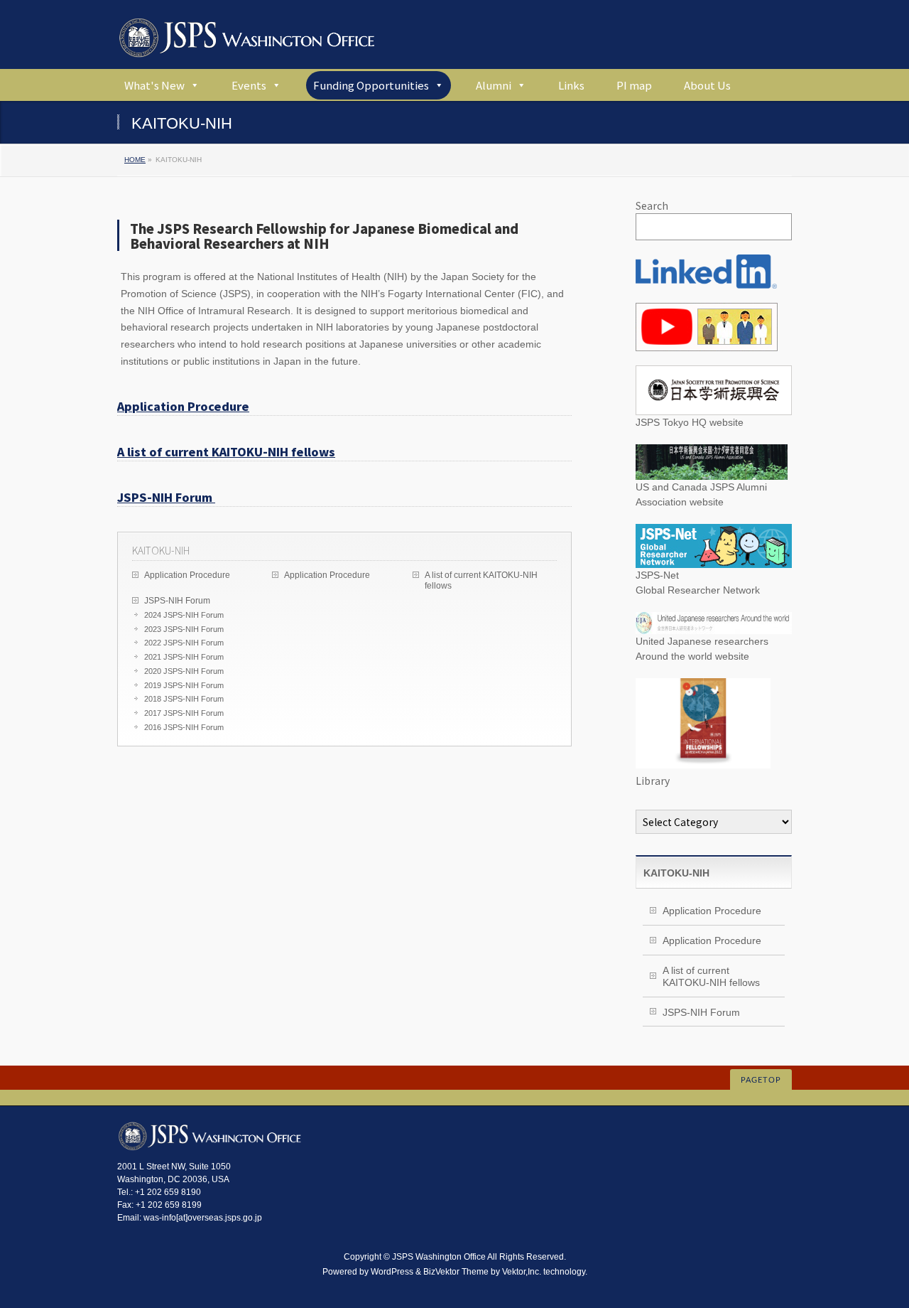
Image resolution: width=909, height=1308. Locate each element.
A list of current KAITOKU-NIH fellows (226, 451)
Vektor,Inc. (521, 1272)
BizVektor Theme (456, 1272)
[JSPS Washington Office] (246, 40)
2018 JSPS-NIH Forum (184, 699)
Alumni (493, 84)
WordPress (392, 1272)
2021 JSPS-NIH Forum (184, 657)
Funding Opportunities (371, 84)
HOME (135, 160)
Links (571, 84)
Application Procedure (183, 405)
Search (652, 205)
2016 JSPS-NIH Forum (184, 727)
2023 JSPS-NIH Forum (184, 629)
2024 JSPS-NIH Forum (184, 615)
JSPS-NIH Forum (166, 496)
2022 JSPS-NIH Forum (184, 642)
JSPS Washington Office (439, 1257)
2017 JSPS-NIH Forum (184, 713)
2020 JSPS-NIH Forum (184, 671)
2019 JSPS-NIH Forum (184, 685)
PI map (634, 84)
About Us (707, 84)
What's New (154, 84)
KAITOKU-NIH (161, 550)
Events (249, 84)
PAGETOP (761, 1080)
